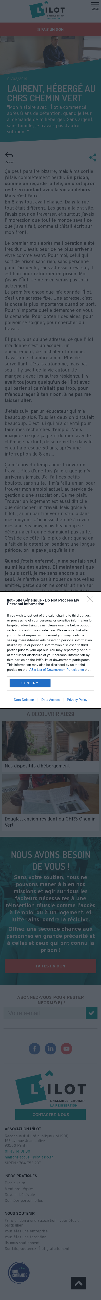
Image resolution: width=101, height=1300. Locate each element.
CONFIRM (30, 683)
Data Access (50, 700)
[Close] (91, 600)
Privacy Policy (77, 700)
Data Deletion (24, 700)
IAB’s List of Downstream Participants (56, 669)
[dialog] (50, 650)
